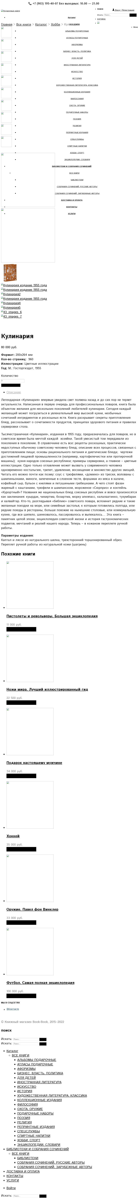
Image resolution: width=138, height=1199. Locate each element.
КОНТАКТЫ (14, 1176)
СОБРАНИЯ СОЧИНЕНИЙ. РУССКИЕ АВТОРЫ (77, 186)
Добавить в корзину (10, 385)
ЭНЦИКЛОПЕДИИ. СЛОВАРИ (77, 159)
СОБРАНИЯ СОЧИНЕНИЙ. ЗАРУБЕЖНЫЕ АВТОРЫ (77, 193)
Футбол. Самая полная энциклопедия (40, 983)
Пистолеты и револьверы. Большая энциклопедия (52, 616)
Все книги (23, 24)
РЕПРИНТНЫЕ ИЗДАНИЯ (77, 132)
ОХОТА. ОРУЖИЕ (77, 105)
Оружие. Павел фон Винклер (32, 909)
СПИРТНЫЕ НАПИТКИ (77, 146)
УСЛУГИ (12, 1180)
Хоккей (13, 836)
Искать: (100, 15)
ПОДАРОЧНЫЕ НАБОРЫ (77, 112)
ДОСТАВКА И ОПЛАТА (23, 1171)
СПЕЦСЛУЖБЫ (77, 139)
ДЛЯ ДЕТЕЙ (77, 58)
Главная (6, 24)
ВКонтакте (13, 1009)
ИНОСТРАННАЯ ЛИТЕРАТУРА (77, 65)
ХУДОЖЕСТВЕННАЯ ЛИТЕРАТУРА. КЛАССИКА (77, 85)
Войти (11, 1188)
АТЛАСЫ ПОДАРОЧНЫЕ (77, 38)
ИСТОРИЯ (77, 78)
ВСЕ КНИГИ (74, 173)
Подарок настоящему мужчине (34, 763)
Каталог (41, 24)
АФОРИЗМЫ (77, 44)
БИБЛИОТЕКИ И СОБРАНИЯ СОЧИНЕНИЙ (37, 1149)
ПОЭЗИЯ (77, 119)
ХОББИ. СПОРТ (77, 153)
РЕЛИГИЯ (77, 125)
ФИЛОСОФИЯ (77, 98)
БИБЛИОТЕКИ (77, 180)
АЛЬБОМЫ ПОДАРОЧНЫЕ (77, 31)
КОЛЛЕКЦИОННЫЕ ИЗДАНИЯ (77, 92)
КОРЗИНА (101, 19)
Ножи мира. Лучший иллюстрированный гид (47, 689)
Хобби (55, 24)
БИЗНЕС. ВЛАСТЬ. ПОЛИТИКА (77, 51)
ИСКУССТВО (77, 71)
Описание (13, 392)
